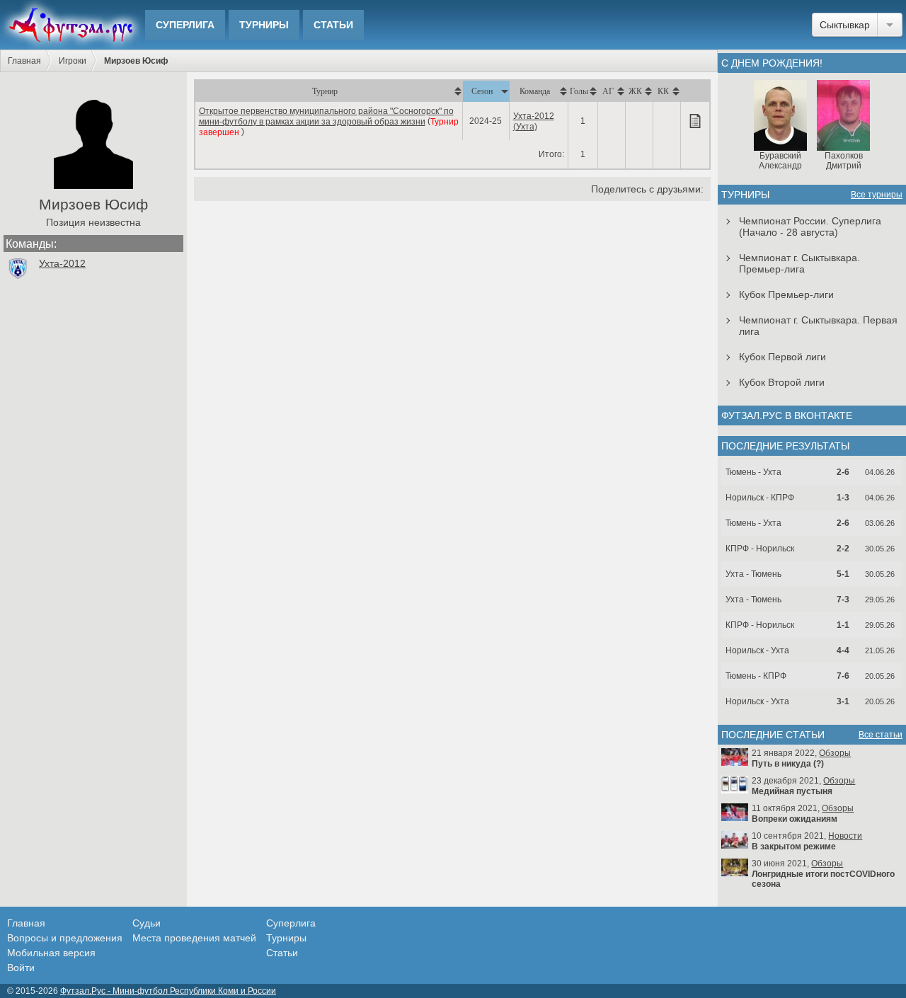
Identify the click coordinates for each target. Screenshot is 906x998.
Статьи (333, 24)
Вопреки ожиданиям (794, 819)
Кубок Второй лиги (782, 382)
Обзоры (835, 753)
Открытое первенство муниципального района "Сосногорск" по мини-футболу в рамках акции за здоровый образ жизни (326, 116)
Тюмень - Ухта (753, 472)
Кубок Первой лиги (782, 356)
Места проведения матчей (194, 937)
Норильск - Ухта (757, 650)
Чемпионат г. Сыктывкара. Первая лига (818, 325)
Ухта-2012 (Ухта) (533, 121)
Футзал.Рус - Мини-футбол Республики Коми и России (168, 991)
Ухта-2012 (62, 263)
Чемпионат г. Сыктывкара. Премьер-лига (799, 263)
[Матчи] (695, 121)
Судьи (146, 923)
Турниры (264, 24)
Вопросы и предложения (64, 937)
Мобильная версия (51, 952)
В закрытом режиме (794, 846)
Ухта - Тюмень (753, 574)
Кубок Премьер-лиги (786, 294)
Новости (845, 836)
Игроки (72, 61)
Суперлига (185, 24)
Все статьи (880, 735)
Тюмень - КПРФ (756, 676)
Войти (21, 967)
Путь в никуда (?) (788, 764)
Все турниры (876, 195)
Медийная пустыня (792, 791)
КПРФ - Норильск (760, 549)
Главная (24, 61)
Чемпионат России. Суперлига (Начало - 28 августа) (810, 226)
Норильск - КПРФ (760, 498)
